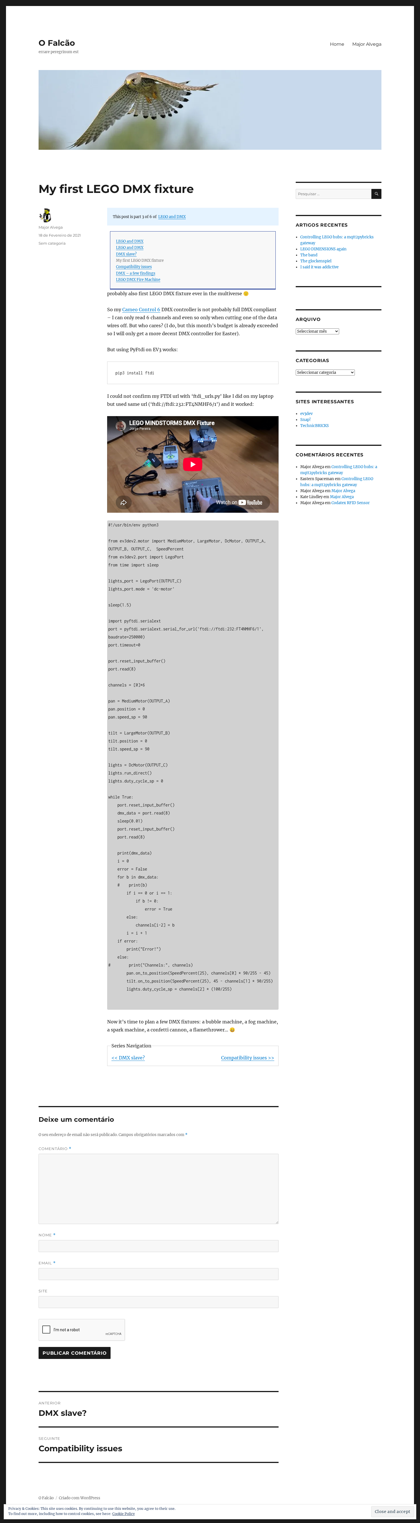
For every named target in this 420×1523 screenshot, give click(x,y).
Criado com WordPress (79, 1498)
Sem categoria (52, 243)
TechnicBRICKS (314, 425)
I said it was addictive (319, 267)
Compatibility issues (134, 266)
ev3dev (306, 413)
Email (47, 1263)
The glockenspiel (315, 261)
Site (43, 1291)
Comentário (55, 1148)
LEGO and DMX (172, 216)
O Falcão (57, 43)
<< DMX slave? (128, 1058)
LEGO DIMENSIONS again (323, 249)
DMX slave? (126, 254)
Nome (47, 1235)
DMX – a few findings (135, 273)
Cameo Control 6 (141, 309)
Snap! (305, 419)
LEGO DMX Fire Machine (138, 279)
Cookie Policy (123, 1514)
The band (308, 255)
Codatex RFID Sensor (350, 502)
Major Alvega (366, 44)
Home (337, 44)
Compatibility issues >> (247, 1058)
